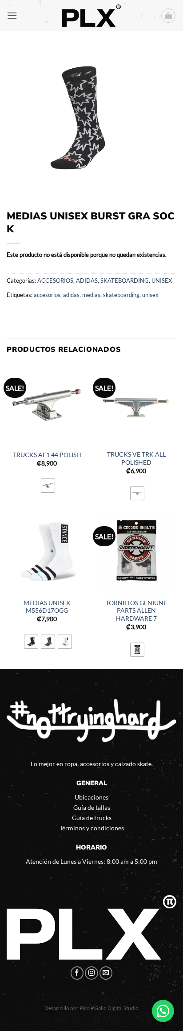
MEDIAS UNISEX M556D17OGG (47, 606)
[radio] (48, 485)
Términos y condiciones (92, 828)
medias (91, 294)
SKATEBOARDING (124, 280)
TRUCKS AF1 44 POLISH (47, 454)
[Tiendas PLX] (91, 15)
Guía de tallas (91, 807)
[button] (12, 15)
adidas (71, 294)
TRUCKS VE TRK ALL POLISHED (136, 458)
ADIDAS (87, 280)
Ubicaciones (91, 797)
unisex (150, 294)
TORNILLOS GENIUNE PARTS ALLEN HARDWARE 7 (136, 610)
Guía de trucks (91, 817)
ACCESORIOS (55, 280)
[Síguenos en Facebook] (77, 973)
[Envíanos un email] (106, 973)
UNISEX (161, 280)
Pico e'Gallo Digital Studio (109, 1008)
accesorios (47, 294)
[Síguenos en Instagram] (91, 973)
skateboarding (121, 294)
